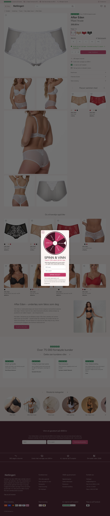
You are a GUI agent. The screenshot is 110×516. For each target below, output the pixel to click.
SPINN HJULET (55, 275)
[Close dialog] (43, 232)
